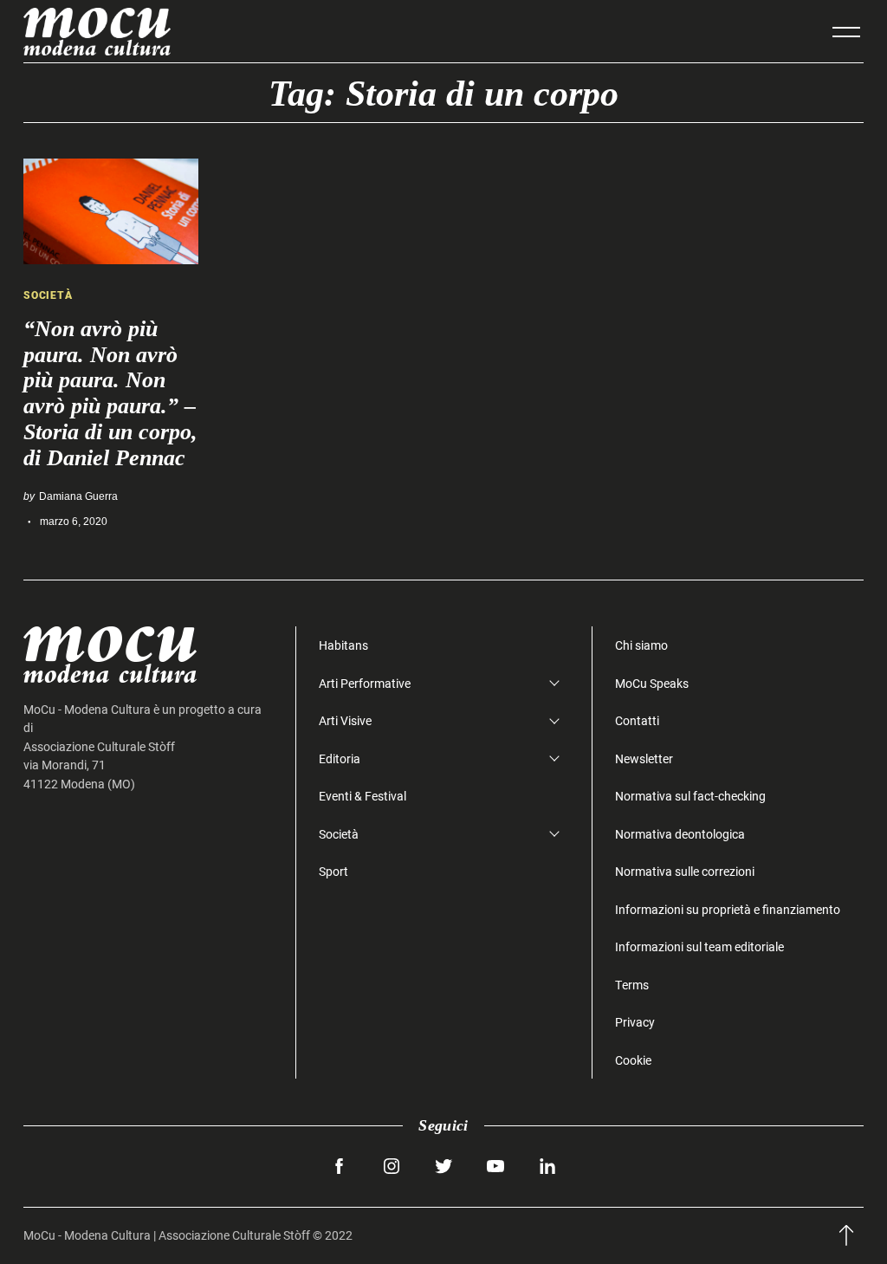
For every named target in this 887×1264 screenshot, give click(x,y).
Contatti (637, 720)
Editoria (339, 758)
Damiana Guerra (78, 496)
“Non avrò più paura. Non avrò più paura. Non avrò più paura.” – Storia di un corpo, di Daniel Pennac (110, 393)
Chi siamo (641, 645)
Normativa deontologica (680, 834)
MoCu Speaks (652, 683)
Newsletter (644, 758)
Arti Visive (345, 720)
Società (48, 294)
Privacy (635, 1022)
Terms (632, 984)
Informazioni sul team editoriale (699, 946)
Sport (333, 871)
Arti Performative (365, 683)
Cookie (633, 1060)
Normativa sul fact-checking (690, 796)
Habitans (343, 645)
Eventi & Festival (362, 796)
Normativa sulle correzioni (684, 871)
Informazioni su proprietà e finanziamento (727, 909)
